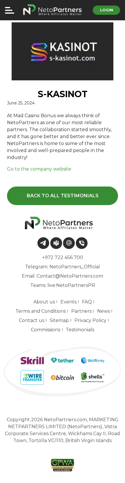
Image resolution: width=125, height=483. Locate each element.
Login (106, 10)
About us (44, 302)
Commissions (45, 329)
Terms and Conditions (40, 311)
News (103, 311)
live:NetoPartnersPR (71, 285)
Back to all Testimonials (63, 195)
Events (68, 302)
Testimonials (80, 329)
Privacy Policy (90, 320)
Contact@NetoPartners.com (70, 276)
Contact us (31, 320)
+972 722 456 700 (62, 257)
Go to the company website (39, 169)
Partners (81, 311)
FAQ (87, 302)
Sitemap (59, 320)
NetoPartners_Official (74, 266)
